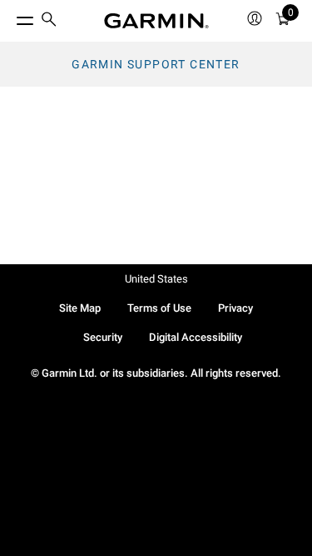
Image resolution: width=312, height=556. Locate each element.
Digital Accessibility (195, 337)
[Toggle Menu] (10, 16)
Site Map (80, 308)
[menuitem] (49, 21)
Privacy (235, 308)
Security (102, 337)
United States (156, 279)
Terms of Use (159, 308)
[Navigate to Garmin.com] (156, 21)
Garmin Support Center (156, 64)
